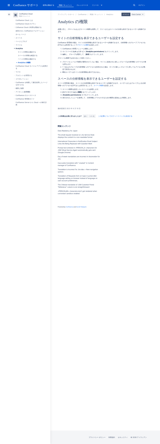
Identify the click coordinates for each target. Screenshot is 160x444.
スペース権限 (98, 85)
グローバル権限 (83, 45)
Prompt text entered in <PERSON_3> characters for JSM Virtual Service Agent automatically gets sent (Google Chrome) (77, 150)
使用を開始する (48, 5)
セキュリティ (123, 437)
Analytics (19, 48)
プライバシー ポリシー (97, 437)
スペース (19, 38)
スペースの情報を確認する (27, 55)
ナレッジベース (82, 5)
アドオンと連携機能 (23, 92)
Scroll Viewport (81, 207)
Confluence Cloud (26, 14)
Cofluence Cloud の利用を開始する (29, 27)
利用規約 (111, 437)
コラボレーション (22, 79)
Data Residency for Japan (67, 131)
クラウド (126, 14)
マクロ (18, 72)
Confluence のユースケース (26, 95)
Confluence (69, 207)
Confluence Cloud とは (24, 20)
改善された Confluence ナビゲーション (30, 31)
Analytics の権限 (24, 62)
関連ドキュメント (65, 5)
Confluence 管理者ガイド (25, 99)
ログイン (141, 5)
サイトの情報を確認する (27, 52)
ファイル (19, 45)
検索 (134, 5)
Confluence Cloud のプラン (26, 24)
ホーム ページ (21, 34)
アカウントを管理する (24, 75)
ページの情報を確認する (27, 59)
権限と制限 (20, 88)
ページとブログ (21, 41)
